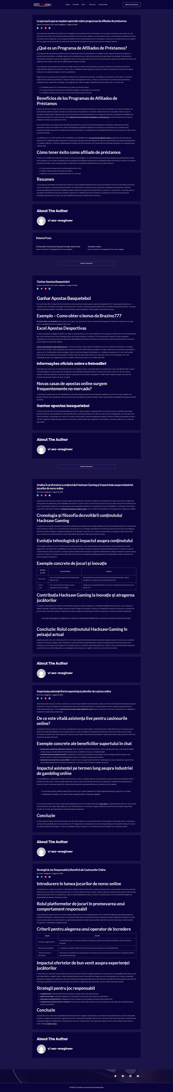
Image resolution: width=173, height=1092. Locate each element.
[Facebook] (38, 28)
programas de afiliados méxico (100, 138)
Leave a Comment (43, 25)
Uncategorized (53, 249)
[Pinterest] (45, 28)
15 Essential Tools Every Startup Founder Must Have (58, 246)
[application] (85, 4)
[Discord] (130, 1076)
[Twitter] (42, 28)
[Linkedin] (49, 28)
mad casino (103, 804)
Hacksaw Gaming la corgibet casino (74, 509)
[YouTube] (138, 1076)
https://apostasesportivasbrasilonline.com (52, 347)
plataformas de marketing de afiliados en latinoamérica (89, 117)
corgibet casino (51, 1024)
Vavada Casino (94, 246)
